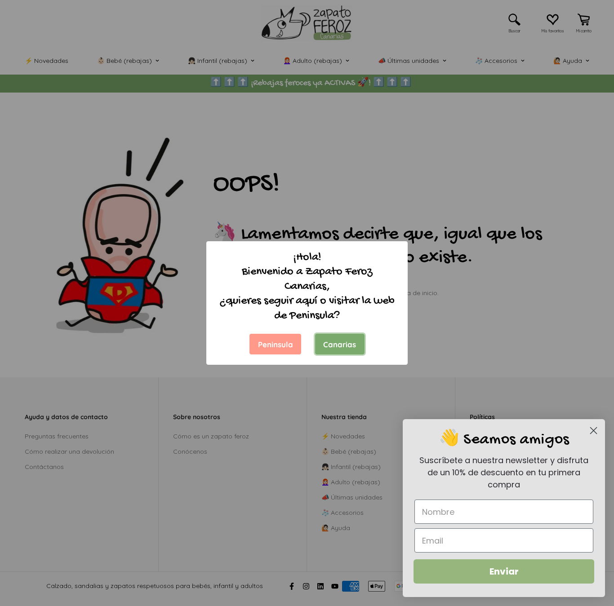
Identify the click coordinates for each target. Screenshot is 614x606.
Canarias (339, 344)
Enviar (504, 571)
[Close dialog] (593, 430)
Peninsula (275, 344)
